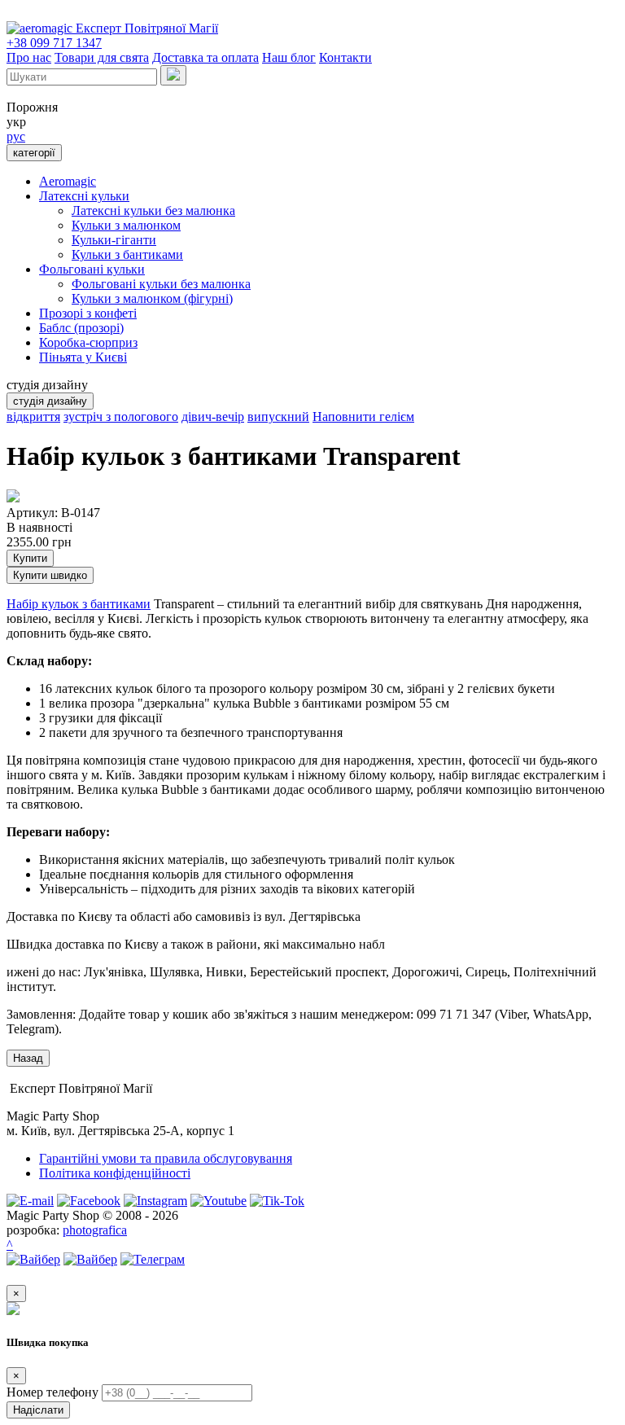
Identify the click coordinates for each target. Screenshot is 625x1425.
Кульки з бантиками (127, 254)
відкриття (33, 416)
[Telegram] (152, 1259)
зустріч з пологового (120, 416)
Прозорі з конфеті (88, 313)
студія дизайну (50, 401)
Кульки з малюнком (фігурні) (152, 298)
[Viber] (33, 1259)
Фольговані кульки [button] (92, 269)
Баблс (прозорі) (81, 328)
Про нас (29, 57)
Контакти (345, 57)
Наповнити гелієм (363, 416)
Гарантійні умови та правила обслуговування (165, 1158)
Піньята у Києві (83, 357)
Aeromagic (67, 181)
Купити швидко (50, 575)
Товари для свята (102, 57)
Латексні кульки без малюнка (153, 210)
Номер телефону (52, 1392)
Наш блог (289, 57)
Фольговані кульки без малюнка (161, 284)
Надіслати (38, 1410)
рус (16, 136)
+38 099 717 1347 (54, 43)
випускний (278, 416)
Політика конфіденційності (114, 1173)
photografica (95, 1230)
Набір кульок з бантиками (79, 604)
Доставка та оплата (205, 57)
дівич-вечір (212, 416)
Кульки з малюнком (126, 225)
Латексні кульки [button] (84, 196)
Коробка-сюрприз (88, 342)
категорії (34, 153)
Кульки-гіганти (114, 240)
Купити (30, 558)
